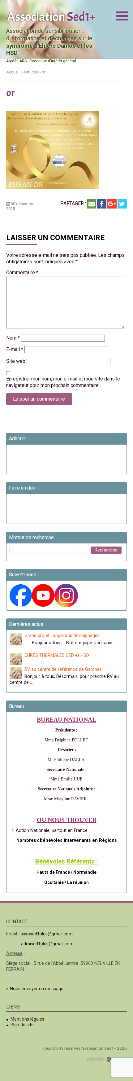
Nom (13, 338)
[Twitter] (122, 204)
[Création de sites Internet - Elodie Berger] (107, 1059)
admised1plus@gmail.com (47, 944)
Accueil (12, 72)
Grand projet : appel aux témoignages (62, 635)
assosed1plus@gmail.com (46, 934)
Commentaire (22, 272)
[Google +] (112, 204)
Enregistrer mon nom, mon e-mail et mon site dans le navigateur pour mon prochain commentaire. (63, 382)
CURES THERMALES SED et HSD (56, 655)
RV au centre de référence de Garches (63, 669)
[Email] (91, 204)
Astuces (30, 72)
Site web (15, 361)
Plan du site (22, 1024)
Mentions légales (27, 1019)
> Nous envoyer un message (34, 988)
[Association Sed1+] (51, 16)
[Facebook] (101, 204)
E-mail (14, 349)
